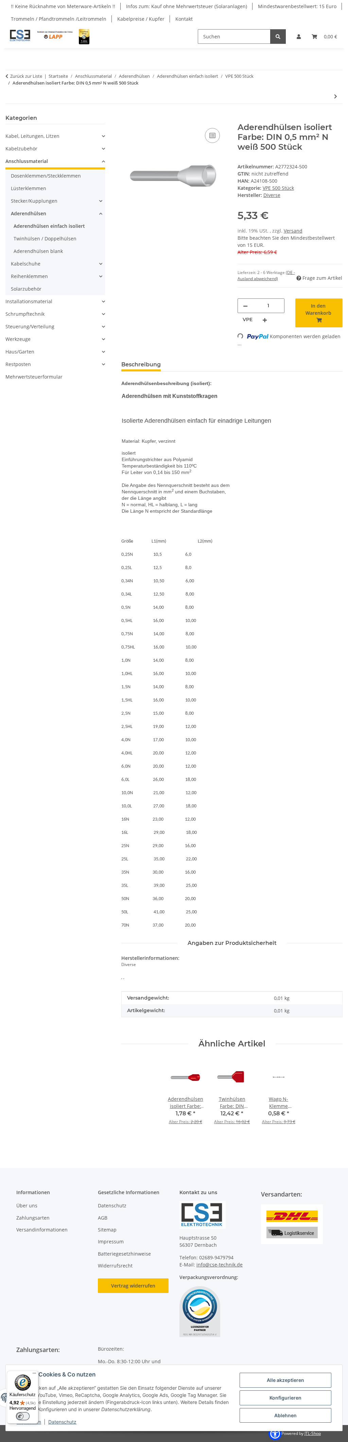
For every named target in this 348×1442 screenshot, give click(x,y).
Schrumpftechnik (25, 314)
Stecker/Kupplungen (34, 201)
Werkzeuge (18, 339)
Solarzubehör (26, 289)
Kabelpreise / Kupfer (140, 19)
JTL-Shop (312, 1433)
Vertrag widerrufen (133, 1285)
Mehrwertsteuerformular (34, 376)
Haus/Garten (19, 351)
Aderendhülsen (28, 213)
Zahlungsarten (33, 1218)
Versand (293, 230)
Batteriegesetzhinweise (124, 1254)
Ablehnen (285, 1415)
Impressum (111, 1241)
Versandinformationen (42, 1229)
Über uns (26, 1205)
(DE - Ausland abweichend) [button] (266, 275)
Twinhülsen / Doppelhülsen (45, 238)
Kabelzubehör (21, 148)
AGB (102, 1218)
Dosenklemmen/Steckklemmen (46, 175)
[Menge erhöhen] (264, 320)
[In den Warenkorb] (126, 119)
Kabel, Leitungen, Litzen (32, 136)
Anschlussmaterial (26, 161)
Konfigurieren (285, 1398)
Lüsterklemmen (28, 188)
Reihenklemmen (29, 276)
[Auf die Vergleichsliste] (212, 135)
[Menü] (34, 1375)
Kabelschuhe (25, 263)
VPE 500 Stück (278, 188)
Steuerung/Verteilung (29, 326)
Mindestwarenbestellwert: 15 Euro (297, 6)
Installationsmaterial (28, 301)
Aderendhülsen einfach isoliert (49, 226)
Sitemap (107, 1229)
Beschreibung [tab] (141, 364)
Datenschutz (62, 1422)
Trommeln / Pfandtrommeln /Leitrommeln (58, 19)
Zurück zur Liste (26, 76)
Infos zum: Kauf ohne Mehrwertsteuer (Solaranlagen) (186, 6)
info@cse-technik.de (219, 1264)
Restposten (18, 364)
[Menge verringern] (245, 306)
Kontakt (184, 19)
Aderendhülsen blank (38, 251)
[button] (298, 36)
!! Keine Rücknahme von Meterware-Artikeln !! (63, 6)
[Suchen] (278, 36)
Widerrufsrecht (115, 1265)
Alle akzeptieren (285, 1380)
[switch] (23, 1416)
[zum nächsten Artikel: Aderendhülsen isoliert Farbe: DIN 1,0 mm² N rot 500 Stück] (336, 96)
